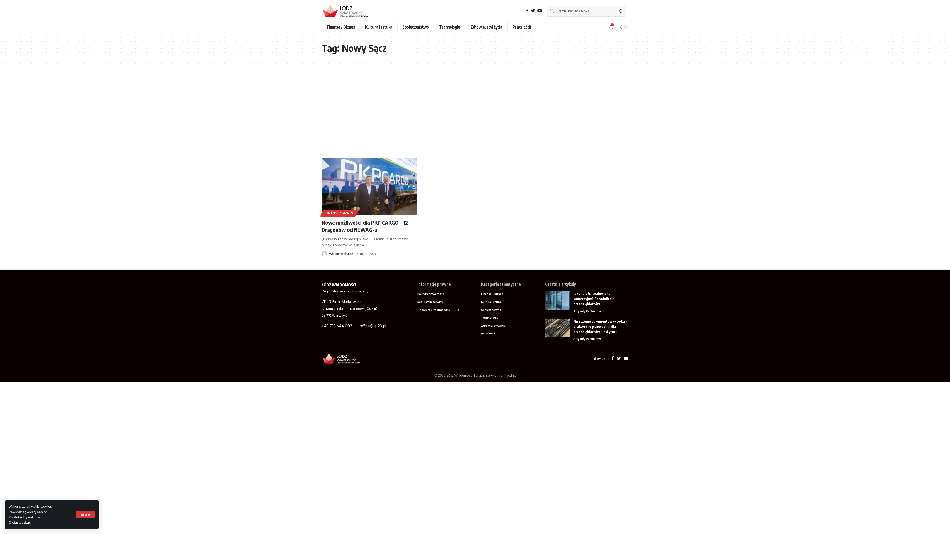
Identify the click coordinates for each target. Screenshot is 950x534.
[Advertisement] (475, 110)
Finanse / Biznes (339, 213)
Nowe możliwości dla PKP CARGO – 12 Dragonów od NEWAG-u (365, 226)
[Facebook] (527, 10)
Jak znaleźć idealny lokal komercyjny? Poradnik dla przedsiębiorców (594, 298)
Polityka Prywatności (25, 517)
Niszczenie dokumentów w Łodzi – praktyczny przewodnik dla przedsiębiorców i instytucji (600, 326)
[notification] (610, 27)
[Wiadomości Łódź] (348, 11)
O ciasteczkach (21, 522)
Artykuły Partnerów (587, 311)
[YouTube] (539, 10)
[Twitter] (533, 10)
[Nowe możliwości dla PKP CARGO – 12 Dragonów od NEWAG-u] (369, 186)
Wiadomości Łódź (341, 254)
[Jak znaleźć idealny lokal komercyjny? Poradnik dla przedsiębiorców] (557, 300)
